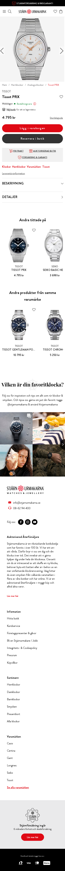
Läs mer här (12, 596)
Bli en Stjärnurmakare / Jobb (22, 641)
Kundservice (13, 626)
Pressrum (12, 655)
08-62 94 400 (22, 508)
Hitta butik (13, 618)
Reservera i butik (33, 139)
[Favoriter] (55, 11)
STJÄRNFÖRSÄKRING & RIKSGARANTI (34, 3)
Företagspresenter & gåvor (21, 633)
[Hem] (32, 11)
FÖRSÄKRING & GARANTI (34, 157)
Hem (4, 85)
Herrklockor (17, 85)
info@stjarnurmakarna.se (26, 502)
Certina (11, 751)
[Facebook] (21, 522)
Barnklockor (13, 699)
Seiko (10, 773)
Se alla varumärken (18, 787)
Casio (10, 743)
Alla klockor (13, 721)
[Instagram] (28, 522)
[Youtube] (34, 522)
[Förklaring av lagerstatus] (35, 104)
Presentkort (13, 714)
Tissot (46, 167)
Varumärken (34, 167)
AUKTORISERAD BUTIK (44, 151)
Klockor (6, 167)
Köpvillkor (12, 663)
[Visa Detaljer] (62, 197)
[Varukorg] (60, 11)
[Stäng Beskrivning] (62, 183)
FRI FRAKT (18, 151)
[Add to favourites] (61, 97)
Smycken (12, 707)
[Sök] (9, 11)
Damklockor (13, 692)
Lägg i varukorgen (32, 128)
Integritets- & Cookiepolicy (22, 648)
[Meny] (4, 11)
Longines (12, 765)
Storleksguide (56, 118)
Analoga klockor (35, 85)
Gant (10, 758)
